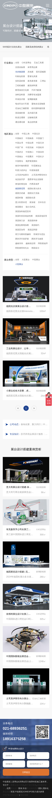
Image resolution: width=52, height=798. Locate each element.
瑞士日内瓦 (30, 207)
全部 (17, 63)
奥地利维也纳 (21, 184)
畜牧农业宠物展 (38, 104)
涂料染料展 (20, 94)
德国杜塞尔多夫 (34, 188)
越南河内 (19, 243)
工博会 (43, 81)
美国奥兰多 (20, 220)
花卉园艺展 (32, 113)
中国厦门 (40, 138)
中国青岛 (19, 161)
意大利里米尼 (21, 202)
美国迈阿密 (32, 230)
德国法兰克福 (33, 193)
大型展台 (26, 259)
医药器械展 (41, 72)
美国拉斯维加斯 (22, 225)
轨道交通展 (20, 117)
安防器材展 (20, 81)
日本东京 (42, 202)
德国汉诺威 (20, 193)
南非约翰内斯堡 (22, 166)
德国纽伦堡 (30, 198)
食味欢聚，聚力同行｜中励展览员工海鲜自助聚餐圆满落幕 (34, 424)
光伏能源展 (20, 72)
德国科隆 (19, 198)
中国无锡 (29, 147)
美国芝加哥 (20, 230)
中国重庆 (29, 156)
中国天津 (40, 143)
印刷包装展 (20, 76)
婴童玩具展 (32, 76)
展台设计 (14, 788)
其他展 (30, 72)
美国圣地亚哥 (41, 216)
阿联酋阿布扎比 (22, 248)
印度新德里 (34, 170)
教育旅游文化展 (22, 90)
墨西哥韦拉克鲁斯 (35, 179)
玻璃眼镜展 (32, 99)
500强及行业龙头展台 (12, 47)
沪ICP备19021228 (11, 795)
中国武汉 (19, 152)
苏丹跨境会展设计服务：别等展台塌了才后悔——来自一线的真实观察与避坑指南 (34, 434)
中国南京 (19, 138)
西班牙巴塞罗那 (22, 239)
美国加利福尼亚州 (23, 211)
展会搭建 (7, 792)
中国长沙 (40, 156)
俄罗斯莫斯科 (31, 161)
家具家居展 (32, 81)
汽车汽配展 (36, 90)
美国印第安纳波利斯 (24, 216)
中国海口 (29, 152)
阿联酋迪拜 (43, 243)
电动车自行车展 (22, 104)
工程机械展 (20, 85)
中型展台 (36, 259)
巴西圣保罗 (34, 184)
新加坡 (32, 202)
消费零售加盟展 (34, 94)
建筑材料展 (32, 85)
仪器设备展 (20, 67)
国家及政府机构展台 (34, 47)
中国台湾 (19, 143)
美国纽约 (35, 225)
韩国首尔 (35, 248)
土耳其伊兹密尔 (22, 175)
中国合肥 (29, 143)
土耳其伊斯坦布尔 (39, 175)
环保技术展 (20, 99)
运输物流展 (32, 117)
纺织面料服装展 (38, 108)
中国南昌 (29, 138)
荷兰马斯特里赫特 (23, 234)
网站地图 (24, 795)
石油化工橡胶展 (22, 108)
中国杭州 (40, 147)
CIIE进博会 (26, 63)
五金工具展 (39, 63)
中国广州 (19, 147)
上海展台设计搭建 (16, 785)
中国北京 (36, 134)
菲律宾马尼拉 (39, 234)
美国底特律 (32, 220)
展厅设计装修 (30, 785)
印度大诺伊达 (21, 170)
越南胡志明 (30, 243)
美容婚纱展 (20, 113)
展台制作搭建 (32, 788)
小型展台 (19, 264)
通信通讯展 (20, 122)
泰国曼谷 (19, 207)
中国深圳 (40, 152)
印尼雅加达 (36, 166)
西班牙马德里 (37, 239)
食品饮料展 (32, 122)
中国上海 (26, 134)
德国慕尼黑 (20, 188)
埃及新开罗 (20, 179)
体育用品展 (32, 67)
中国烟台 (19, 156)
